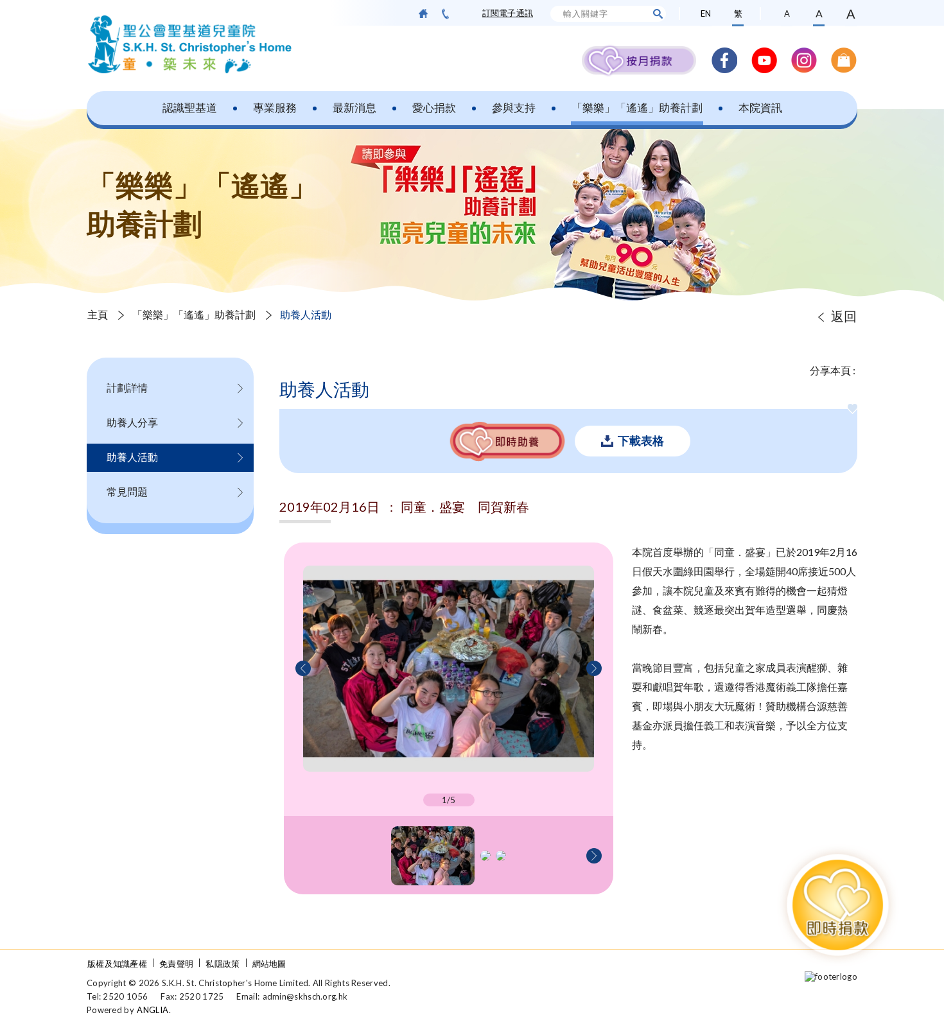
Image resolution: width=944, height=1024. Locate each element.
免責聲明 (176, 964)
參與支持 (514, 107)
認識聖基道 (189, 107)
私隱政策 (222, 964)
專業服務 (275, 107)
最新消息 (354, 107)
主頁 (97, 314)
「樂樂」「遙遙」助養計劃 (637, 107)
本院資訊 (760, 107)
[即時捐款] (837, 904)
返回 (844, 316)
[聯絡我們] (445, 14)
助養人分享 (132, 422)
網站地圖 (269, 964)
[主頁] (423, 13)
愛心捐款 (434, 107)
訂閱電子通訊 (507, 13)
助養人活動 (132, 457)
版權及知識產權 (117, 964)
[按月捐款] (639, 60)
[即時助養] (507, 441)
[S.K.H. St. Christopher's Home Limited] (190, 44)
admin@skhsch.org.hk (305, 996)
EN (706, 13)
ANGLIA (152, 1010)
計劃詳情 (127, 387)
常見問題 (127, 491)
